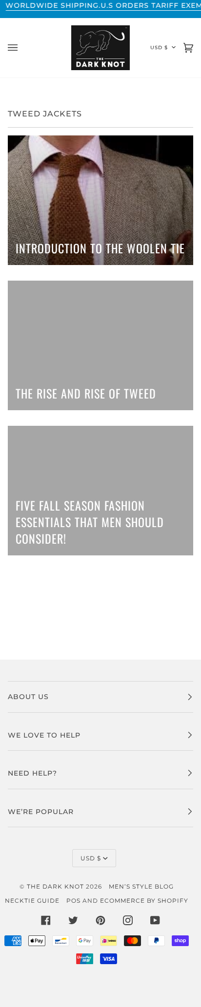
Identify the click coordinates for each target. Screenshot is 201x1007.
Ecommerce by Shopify (144, 900)
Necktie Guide (32, 900)
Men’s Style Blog (141, 886)
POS (73, 900)
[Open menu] (22, 47)
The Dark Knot (55, 886)
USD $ (159, 47)
